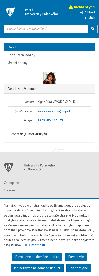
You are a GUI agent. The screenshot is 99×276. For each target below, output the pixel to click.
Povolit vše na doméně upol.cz (37, 257)
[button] (81, 6)
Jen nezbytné (79, 268)
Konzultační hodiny (21, 55)
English (90, 17)
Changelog (12, 183)
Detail (12, 47)
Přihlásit (89, 12)
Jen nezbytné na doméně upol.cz (37, 268)
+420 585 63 (50, 120)
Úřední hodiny (17, 62)
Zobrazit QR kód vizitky (27, 134)
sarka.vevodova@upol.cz (56, 111)
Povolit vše (76, 257)
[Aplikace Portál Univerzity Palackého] (32, 12)
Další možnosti (34, 245)
